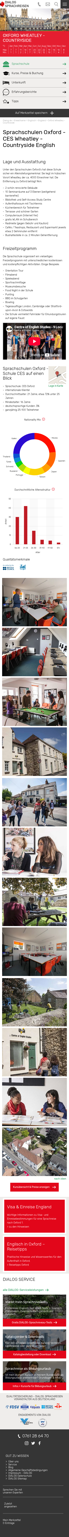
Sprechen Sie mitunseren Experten (13, 1491)
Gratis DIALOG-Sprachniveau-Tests (32, 1322)
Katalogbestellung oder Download (32, 1354)
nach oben (60, 1178)
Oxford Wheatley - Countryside (24, 38)
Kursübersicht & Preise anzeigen (31, 1187)
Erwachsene (20, 120)
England (42, 120)
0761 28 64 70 (35, 1436)
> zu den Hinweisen (18, 1226)
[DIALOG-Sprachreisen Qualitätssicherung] (34, 1410)
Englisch (32, 120)
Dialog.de (7, 120)
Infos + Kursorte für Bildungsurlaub (32, 1386)
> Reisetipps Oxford (18, 1264)
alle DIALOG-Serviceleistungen (23, 1290)
